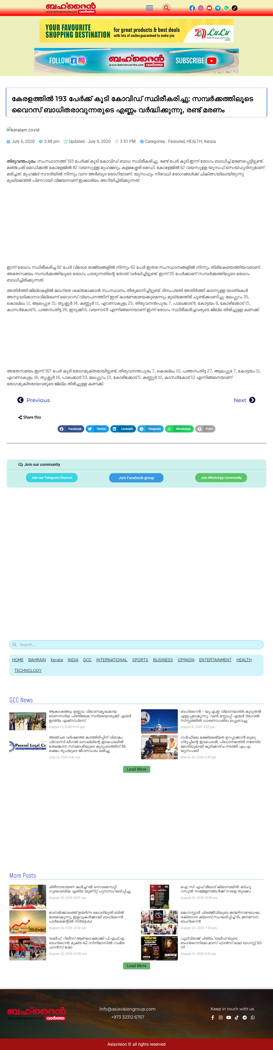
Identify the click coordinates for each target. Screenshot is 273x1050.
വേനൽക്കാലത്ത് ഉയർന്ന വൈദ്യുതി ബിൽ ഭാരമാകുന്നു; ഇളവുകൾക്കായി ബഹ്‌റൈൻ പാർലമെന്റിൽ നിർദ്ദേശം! (86, 917)
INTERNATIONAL (111, 659)
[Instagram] (221, 1017)
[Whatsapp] (253, 1017)
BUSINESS (163, 659)
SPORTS (140, 659)
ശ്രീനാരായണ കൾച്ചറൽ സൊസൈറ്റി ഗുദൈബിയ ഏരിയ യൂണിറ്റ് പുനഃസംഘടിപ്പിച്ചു (90, 889)
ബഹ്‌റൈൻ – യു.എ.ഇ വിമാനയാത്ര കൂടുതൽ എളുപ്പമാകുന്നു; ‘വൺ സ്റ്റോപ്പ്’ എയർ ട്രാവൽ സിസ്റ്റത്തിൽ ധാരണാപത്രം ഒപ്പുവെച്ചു (220, 716)
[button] (150, 8)
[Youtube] (229, 1017)
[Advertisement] (136, 224)
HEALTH (194, 141)
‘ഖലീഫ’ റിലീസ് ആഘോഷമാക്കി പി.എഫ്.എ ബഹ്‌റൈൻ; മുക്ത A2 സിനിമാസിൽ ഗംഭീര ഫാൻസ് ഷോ (87, 943)
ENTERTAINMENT (215, 659)
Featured (176, 141)
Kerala (210, 141)
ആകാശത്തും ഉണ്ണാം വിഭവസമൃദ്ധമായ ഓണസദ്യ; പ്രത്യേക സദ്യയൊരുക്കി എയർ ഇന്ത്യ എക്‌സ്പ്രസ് (90, 716)
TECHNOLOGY (28, 670)
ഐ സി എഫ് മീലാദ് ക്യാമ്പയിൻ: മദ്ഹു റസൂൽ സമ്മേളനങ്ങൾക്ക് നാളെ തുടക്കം (215, 889)
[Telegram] (245, 1017)
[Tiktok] (237, 1017)
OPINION (186, 659)
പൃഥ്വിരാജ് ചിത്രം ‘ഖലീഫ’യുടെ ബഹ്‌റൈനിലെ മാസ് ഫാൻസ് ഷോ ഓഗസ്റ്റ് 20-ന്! (221, 943)
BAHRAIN (37, 659)
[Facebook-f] (213, 1017)
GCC (87, 659)
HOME (17, 659)
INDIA (73, 659)
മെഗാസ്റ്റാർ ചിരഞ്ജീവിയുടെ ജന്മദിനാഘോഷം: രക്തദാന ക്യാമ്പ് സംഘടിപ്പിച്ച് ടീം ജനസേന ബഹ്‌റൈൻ (220, 917)
